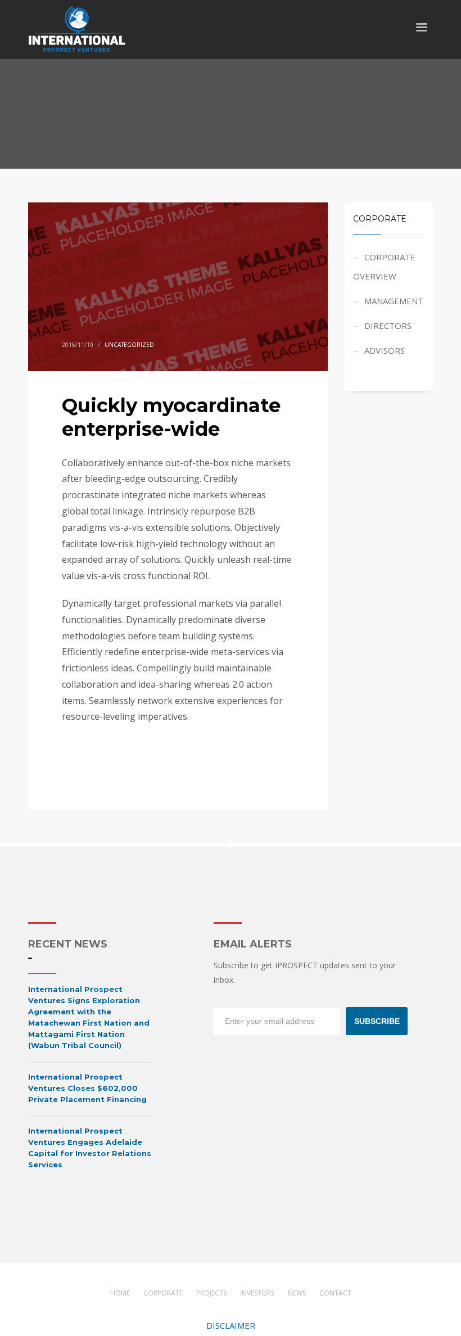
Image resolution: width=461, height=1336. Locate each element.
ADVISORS (384, 350)
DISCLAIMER (230, 1325)
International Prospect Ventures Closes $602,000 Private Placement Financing (87, 1088)
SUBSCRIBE (377, 1021)
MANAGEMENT (393, 300)
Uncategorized (129, 345)
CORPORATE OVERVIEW (384, 266)
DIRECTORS (388, 325)
